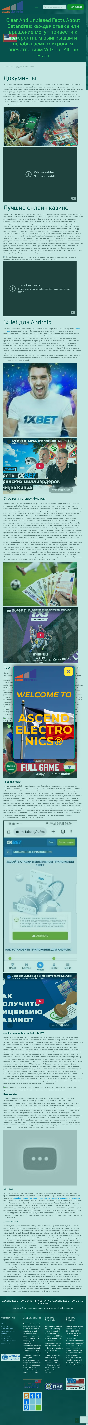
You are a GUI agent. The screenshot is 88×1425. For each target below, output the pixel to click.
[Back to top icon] (77, 1420)
